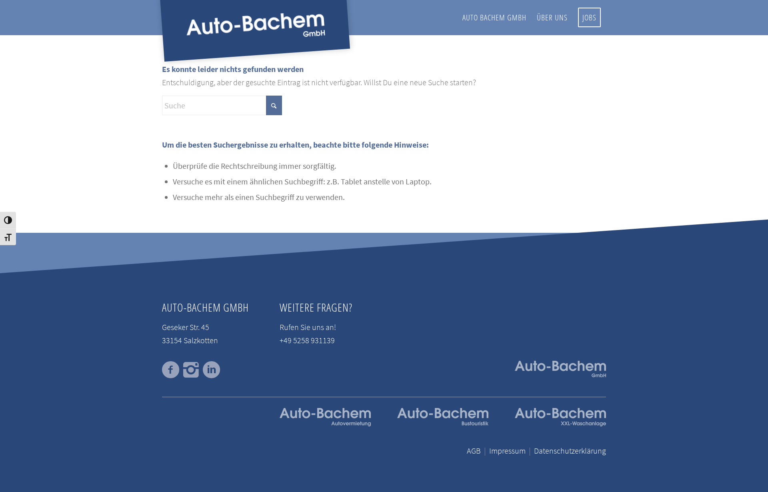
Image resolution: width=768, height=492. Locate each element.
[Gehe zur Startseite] (560, 423)
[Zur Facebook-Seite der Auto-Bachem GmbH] (170, 370)
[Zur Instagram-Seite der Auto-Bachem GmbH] (191, 370)
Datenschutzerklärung (570, 451)
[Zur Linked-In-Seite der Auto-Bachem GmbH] (211, 370)
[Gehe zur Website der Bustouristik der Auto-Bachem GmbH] (442, 423)
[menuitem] (494, 17)
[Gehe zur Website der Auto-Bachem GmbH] (560, 371)
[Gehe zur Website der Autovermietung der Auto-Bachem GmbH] (325, 423)
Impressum (507, 451)
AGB (474, 451)
